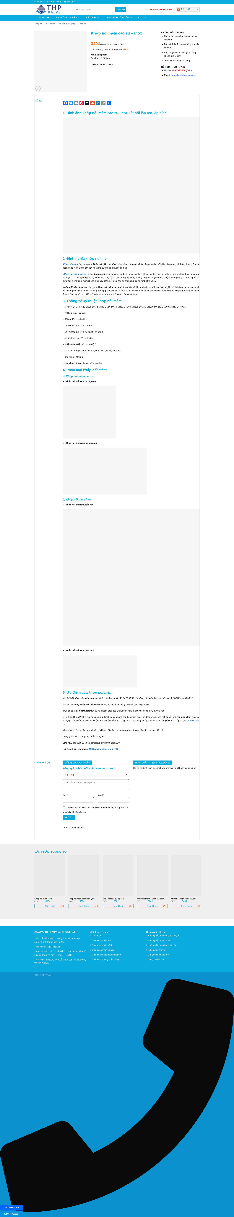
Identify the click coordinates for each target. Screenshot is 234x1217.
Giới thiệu (96, 935)
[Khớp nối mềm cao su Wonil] (186, 875)
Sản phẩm (50, 24)
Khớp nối (82, 24)
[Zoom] (38, 88)
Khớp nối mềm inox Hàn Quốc (82, 899)
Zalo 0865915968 (11, 1208)
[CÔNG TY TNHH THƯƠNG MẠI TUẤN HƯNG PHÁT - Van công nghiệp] (52, 9)
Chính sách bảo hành (102, 945)
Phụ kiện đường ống (118, 18)
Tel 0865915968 (11, 1214)
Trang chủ (44, 18)
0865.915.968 (165, 9)
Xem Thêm (50, 906)
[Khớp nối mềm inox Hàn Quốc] (84, 875)
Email (101, 795)
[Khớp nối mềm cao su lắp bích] (152, 875)
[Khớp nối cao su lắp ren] (118, 875)
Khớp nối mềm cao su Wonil (183, 899)
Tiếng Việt (185, 9)
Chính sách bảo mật (101, 940)
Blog (141, 18)
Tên (65, 795)
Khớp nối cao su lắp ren (113, 899)
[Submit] (121, 9)
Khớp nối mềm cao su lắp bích (150, 899)
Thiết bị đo (91, 18)
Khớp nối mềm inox (43, 899)
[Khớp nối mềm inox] (49, 875)
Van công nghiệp (66, 18)
